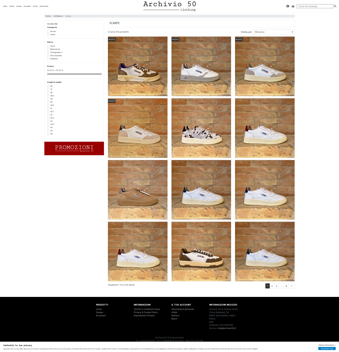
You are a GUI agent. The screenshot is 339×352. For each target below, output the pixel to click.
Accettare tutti (327, 348)
